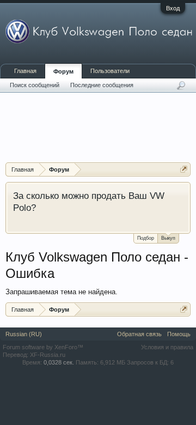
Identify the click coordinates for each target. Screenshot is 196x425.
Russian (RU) (23, 334)
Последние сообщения (101, 85)
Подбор (145, 238)
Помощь (179, 334)
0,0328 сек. (59, 362)
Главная (25, 71)
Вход (173, 8)
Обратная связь (139, 334)
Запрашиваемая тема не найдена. (61, 292)
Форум (63, 71)
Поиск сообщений (34, 85)
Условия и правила (167, 347)
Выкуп (168, 238)
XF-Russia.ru (47, 354)
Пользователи (110, 71)
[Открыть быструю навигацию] (183, 169)
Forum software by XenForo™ (43, 347)
